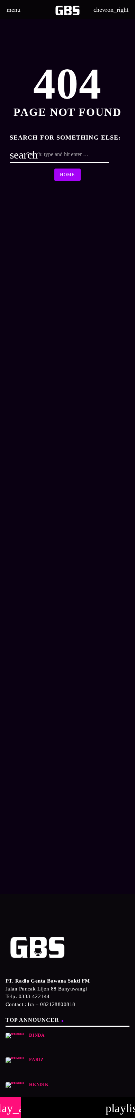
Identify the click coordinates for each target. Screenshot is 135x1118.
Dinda (37, 1035)
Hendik (39, 1084)
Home (67, 174)
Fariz (36, 1059)
